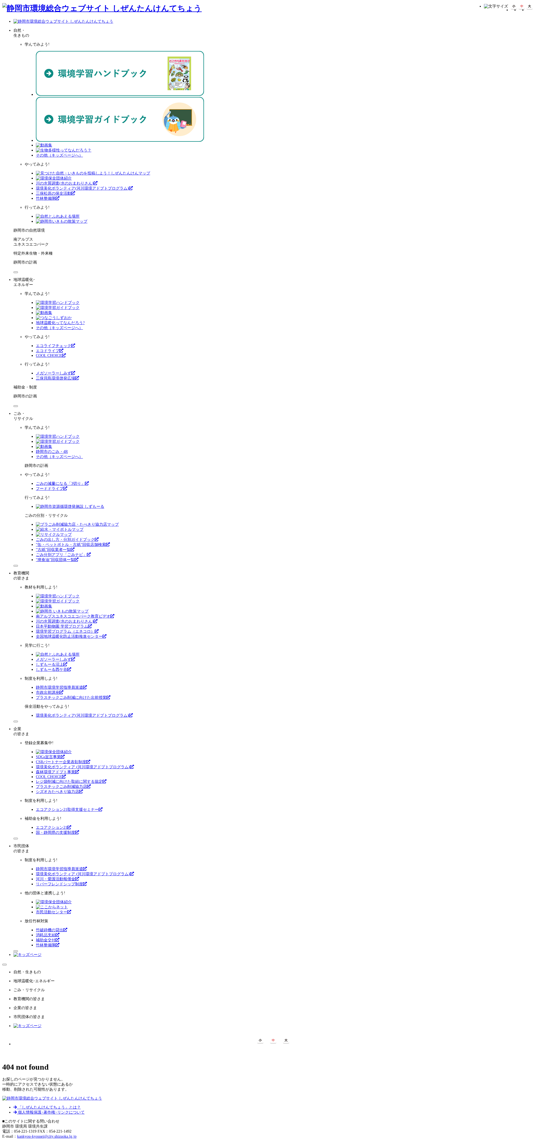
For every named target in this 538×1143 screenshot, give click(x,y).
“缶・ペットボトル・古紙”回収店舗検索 (71, 545)
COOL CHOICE (49, 355)
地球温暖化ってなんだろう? (60, 323)
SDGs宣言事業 (48, 757)
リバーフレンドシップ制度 (59, 884)
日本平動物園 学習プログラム (62, 626)
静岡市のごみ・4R (52, 452)
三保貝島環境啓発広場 (55, 378)
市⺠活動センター (51, 912)
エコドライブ (47, 351)
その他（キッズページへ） (59, 155)
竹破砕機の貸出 (49, 930)
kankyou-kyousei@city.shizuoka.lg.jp (46, 1136)
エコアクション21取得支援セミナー (67, 809)
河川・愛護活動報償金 (55, 879)
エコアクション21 (51, 827)
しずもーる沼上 (49, 664)
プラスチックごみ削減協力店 (61, 786)
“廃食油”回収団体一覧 (55, 560)
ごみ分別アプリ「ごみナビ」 (61, 555)
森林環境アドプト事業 (55, 772)
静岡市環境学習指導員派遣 (59, 687)
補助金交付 (45, 940)
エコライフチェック (53, 346)
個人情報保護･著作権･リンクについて (51, 1112)
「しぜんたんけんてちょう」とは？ (49, 1107)
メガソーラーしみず (53, 373)
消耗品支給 (45, 935)
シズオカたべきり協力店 (57, 792)
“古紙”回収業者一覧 (53, 550)
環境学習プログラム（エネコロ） (65, 631)
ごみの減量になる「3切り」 (60, 483)
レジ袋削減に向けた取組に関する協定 (69, 781)
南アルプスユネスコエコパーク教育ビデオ (73, 616)
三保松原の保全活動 (53, 193)
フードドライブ (49, 488)
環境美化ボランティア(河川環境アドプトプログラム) (82, 188)
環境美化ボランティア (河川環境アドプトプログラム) (83, 767)
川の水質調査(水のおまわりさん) (65, 183)
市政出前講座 (47, 692)
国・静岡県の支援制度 (55, 832)
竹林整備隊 (45, 198)
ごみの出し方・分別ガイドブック (65, 539)
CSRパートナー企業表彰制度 (61, 762)
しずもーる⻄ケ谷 (51, 669)
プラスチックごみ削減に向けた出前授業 (71, 697)
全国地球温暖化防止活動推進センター (69, 636)
